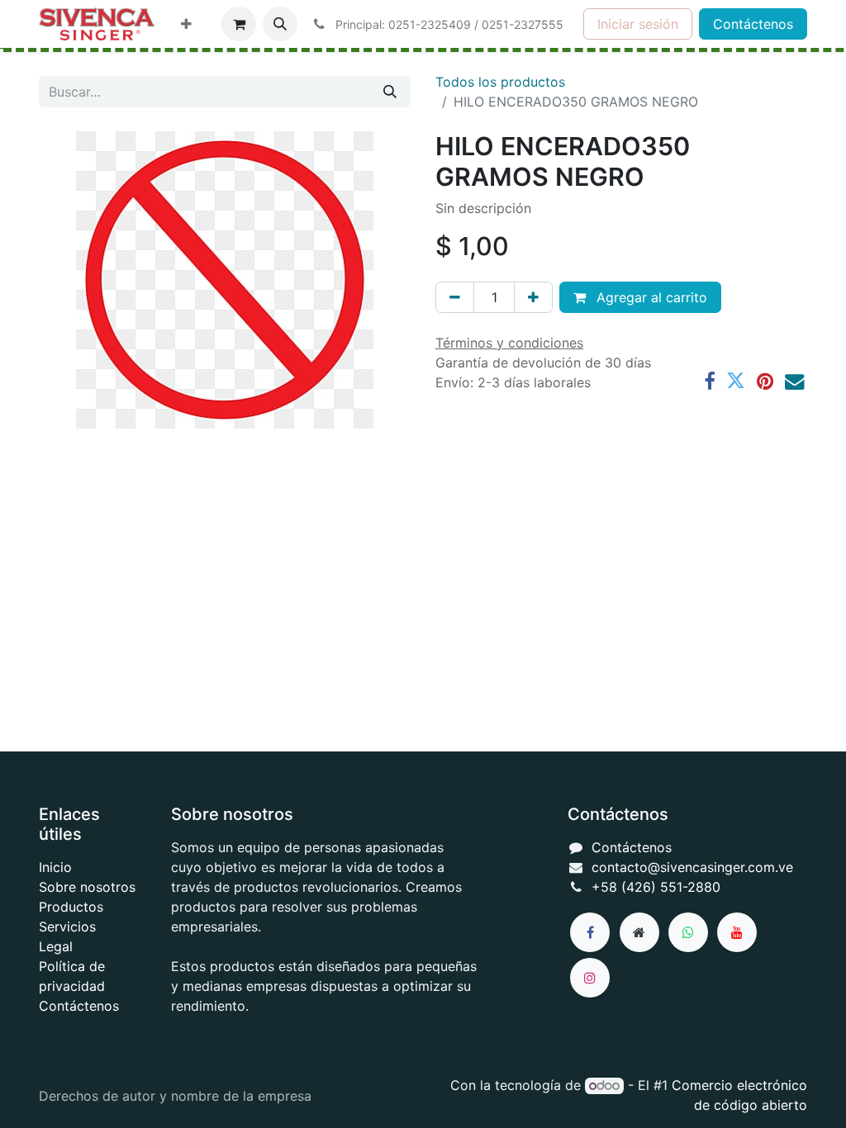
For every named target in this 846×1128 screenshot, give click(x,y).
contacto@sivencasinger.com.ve (692, 867)
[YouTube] (737, 932)
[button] (280, 24)
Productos (71, 906)
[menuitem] (186, 23)
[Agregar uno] (533, 297)
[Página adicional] (639, 932)
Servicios (67, 926)
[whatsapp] (688, 932)
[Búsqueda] (390, 91)
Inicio (55, 867)
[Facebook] (709, 381)
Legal (56, 946)
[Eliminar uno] (454, 297)
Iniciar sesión (637, 24)
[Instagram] (590, 978)
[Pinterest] (765, 381)
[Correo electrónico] (794, 381)
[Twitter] (735, 381)
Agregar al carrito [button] (649, 297)
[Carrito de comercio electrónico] (238, 24)
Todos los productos (500, 81)
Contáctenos (753, 24)
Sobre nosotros (87, 887)
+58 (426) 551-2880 (656, 887)
